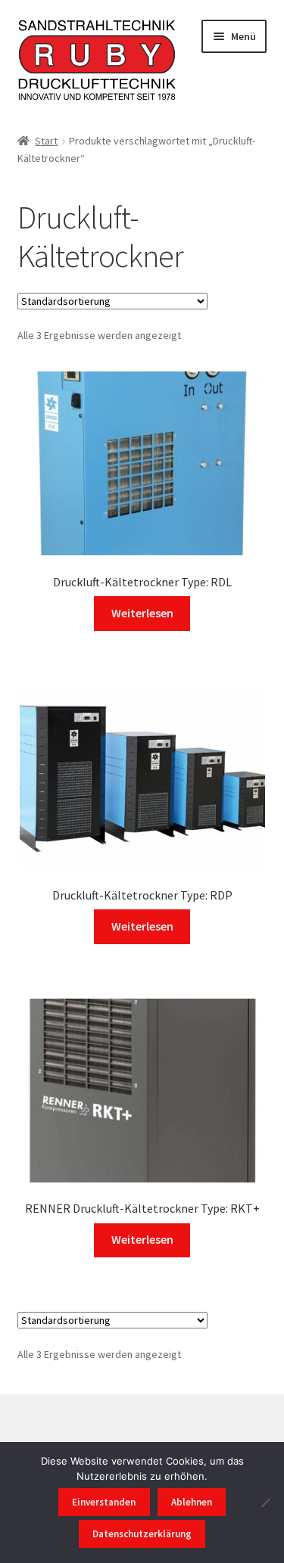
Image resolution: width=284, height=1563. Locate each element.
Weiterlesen (142, 612)
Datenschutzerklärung (142, 1533)
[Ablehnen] (265, 1502)
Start (46, 141)
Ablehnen (191, 1502)
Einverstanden (104, 1502)
